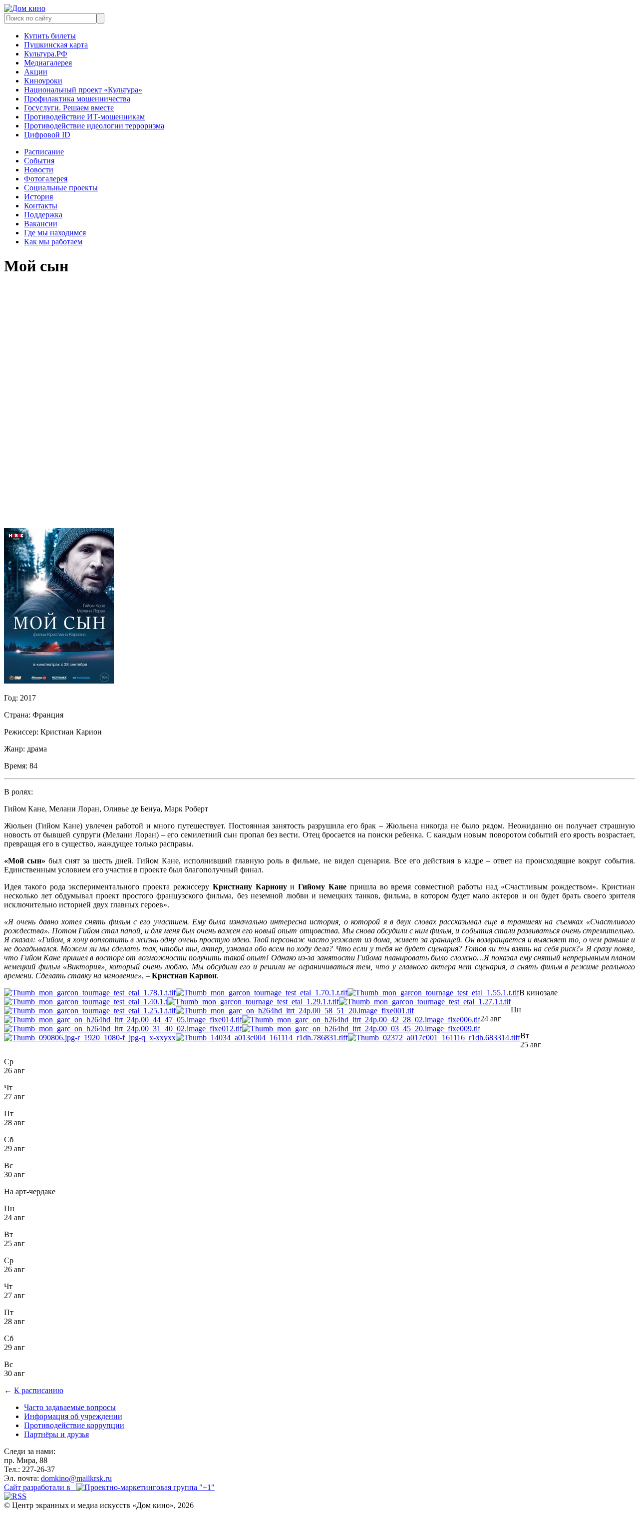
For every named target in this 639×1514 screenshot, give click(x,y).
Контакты (40, 205)
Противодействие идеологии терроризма (94, 125)
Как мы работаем (53, 241)
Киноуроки (43, 80)
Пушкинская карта (56, 44)
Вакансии (40, 223)
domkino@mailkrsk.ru (76, 1478)
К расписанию (38, 1390)
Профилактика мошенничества (77, 98)
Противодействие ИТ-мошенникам (84, 116)
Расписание (44, 151)
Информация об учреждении (73, 1416)
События (39, 160)
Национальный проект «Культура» (83, 89)
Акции (35, 71)
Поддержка (43, 214)
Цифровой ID (47, 134)
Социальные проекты (61, 187)
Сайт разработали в (40, 1487)
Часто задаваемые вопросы (70, 1407)
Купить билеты (50, 35)
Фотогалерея (45, 178)
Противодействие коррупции (74, 1425)
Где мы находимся (55, 232)
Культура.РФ (45, 53)
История (38, 196)
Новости (38, 169)
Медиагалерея (48, 62)
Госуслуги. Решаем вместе (69, 107)
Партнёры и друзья (56, 1434)
